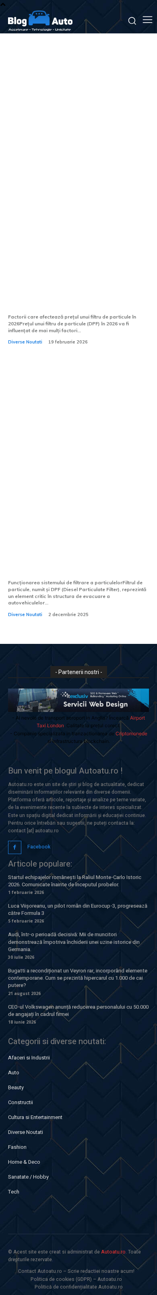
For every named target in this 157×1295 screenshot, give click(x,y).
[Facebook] (14, 847)
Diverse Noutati (25, 342)
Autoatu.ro (113, 1252)
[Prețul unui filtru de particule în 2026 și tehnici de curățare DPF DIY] (78, 191)
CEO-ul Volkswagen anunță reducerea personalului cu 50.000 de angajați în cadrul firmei (78, 1010)
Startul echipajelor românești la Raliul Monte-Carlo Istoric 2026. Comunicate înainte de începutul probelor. (74, 880)
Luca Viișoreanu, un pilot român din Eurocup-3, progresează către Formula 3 (77, 909)
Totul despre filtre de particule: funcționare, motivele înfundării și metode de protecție (76, 557)
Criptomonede (131, 733)
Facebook (38, 846)
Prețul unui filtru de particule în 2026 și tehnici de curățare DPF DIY (77, 297)
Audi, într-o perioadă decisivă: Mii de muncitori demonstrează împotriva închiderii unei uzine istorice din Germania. (74, 942)
